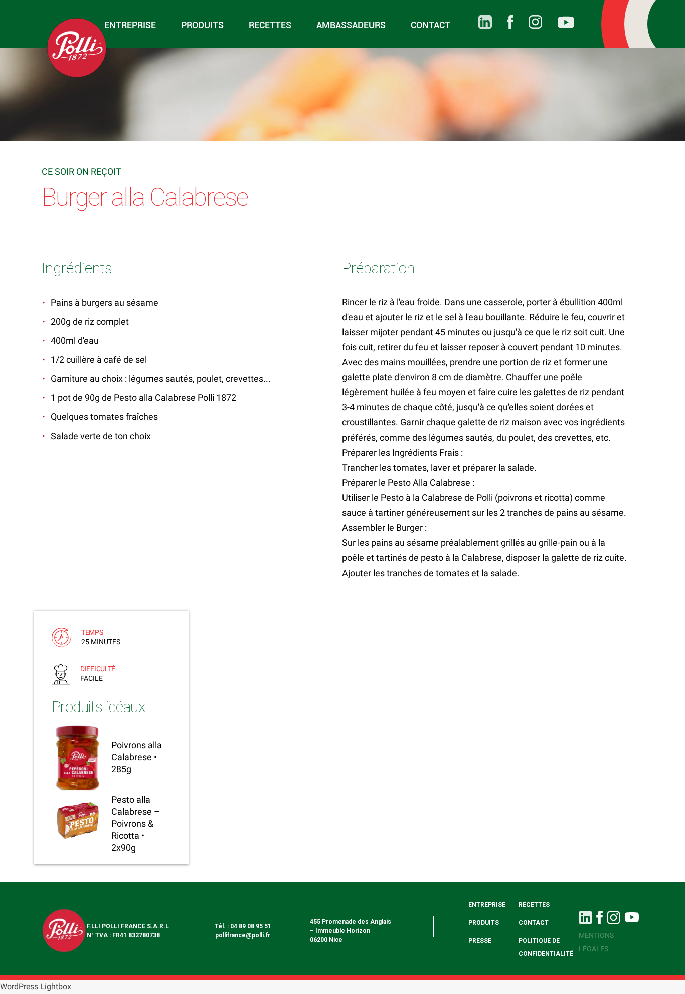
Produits (202, 25)
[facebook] (502, 22)
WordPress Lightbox (35, 986)
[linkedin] (477, 22)
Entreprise (130, 25)
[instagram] (527, 22)
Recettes (270, 25)
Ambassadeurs (351, 25)
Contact (430, 25)
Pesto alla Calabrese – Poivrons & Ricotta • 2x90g (135, 823)
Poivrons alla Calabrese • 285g (136, 757)
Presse (479, 940)
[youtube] (558, 24)
